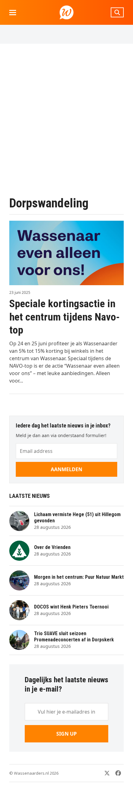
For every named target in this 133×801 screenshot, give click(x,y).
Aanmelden (66, 469)
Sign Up (66, 733)
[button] (12, 12)
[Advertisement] (66, 119)
